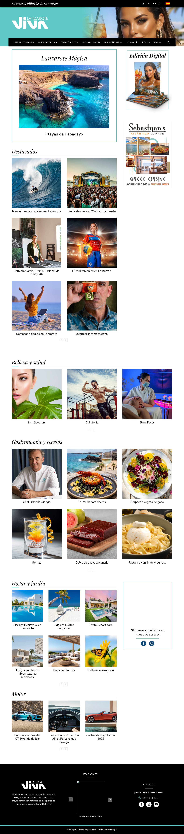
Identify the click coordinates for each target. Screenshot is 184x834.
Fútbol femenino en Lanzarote (91, 271)
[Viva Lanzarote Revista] (30, 23)
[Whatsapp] (160, 4)
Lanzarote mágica (64, 58)
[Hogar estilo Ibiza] (64, 651)
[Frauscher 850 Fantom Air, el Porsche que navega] (64, 716)
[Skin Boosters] (37, 394)
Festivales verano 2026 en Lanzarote (92, 211)
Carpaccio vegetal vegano (147, 502)
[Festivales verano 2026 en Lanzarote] (92, 183)
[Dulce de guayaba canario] (92, 534)
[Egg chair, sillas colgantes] (64, 606)
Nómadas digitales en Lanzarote (36, 334)
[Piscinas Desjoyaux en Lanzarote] (27, 606)
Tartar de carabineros (92, 502)
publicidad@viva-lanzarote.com (148, 792)
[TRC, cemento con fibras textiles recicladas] (27, 651)
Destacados (24, 151)
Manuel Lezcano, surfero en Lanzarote (36, 211)
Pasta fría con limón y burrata (147, 563)
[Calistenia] (92, 394)
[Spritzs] (37, 534)
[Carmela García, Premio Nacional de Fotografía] (36, 242)
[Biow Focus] (147, 394)
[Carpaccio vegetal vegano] (147, 474)
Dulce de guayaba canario (91, 563)
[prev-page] (61, 340)
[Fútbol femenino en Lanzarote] (92, 242)
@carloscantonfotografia (92, 334)
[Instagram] (143, 4)
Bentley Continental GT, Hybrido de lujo (27, 737)
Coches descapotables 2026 (100, 737)
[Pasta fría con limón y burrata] (147, 534)
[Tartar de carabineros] (92, 474)
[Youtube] (154, 4)
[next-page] (65, 340)
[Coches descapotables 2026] (101, 716)
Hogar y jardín (28, 583)
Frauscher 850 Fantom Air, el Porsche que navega (64, 738)
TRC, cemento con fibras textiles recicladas (27, 673)
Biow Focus (147, 422)
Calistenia (92, 422)
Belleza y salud (29, 362)
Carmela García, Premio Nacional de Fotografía (36, 272)
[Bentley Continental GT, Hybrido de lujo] (27, 716)
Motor (19, 693)
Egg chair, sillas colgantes (64, 626)
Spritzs (36, 563)
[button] (168, 42)
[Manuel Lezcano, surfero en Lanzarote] (36, 183)
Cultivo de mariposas (100, 670)
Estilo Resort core (101, 625)
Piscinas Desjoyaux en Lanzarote (27, 626)
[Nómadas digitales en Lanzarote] (36, 305)
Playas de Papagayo (64, 134)
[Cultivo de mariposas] (101, 651)
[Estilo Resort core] (101, 606)
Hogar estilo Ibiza (64, 670)
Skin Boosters (37, 422)
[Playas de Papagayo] (64, 96)
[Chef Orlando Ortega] (37, 474)
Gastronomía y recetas (37, 442)
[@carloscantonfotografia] (92, 305)
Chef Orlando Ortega (36, 502)
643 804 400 (150, 798)
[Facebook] (149, 4)
